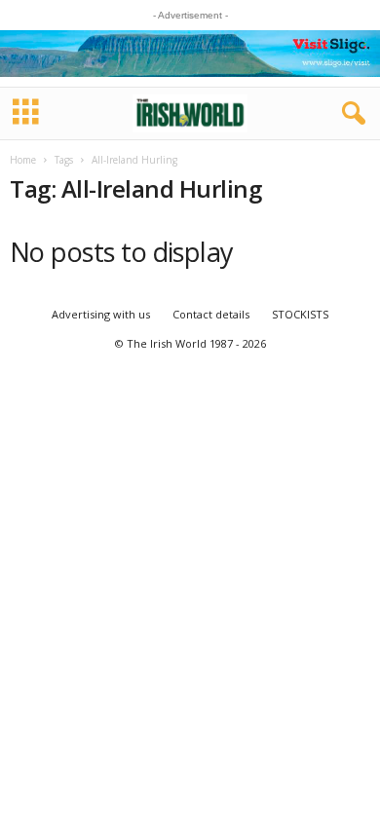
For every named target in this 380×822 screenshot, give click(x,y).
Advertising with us (101, 314)
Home (23, 160)
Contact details (210, 314)
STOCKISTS (300, 314)
